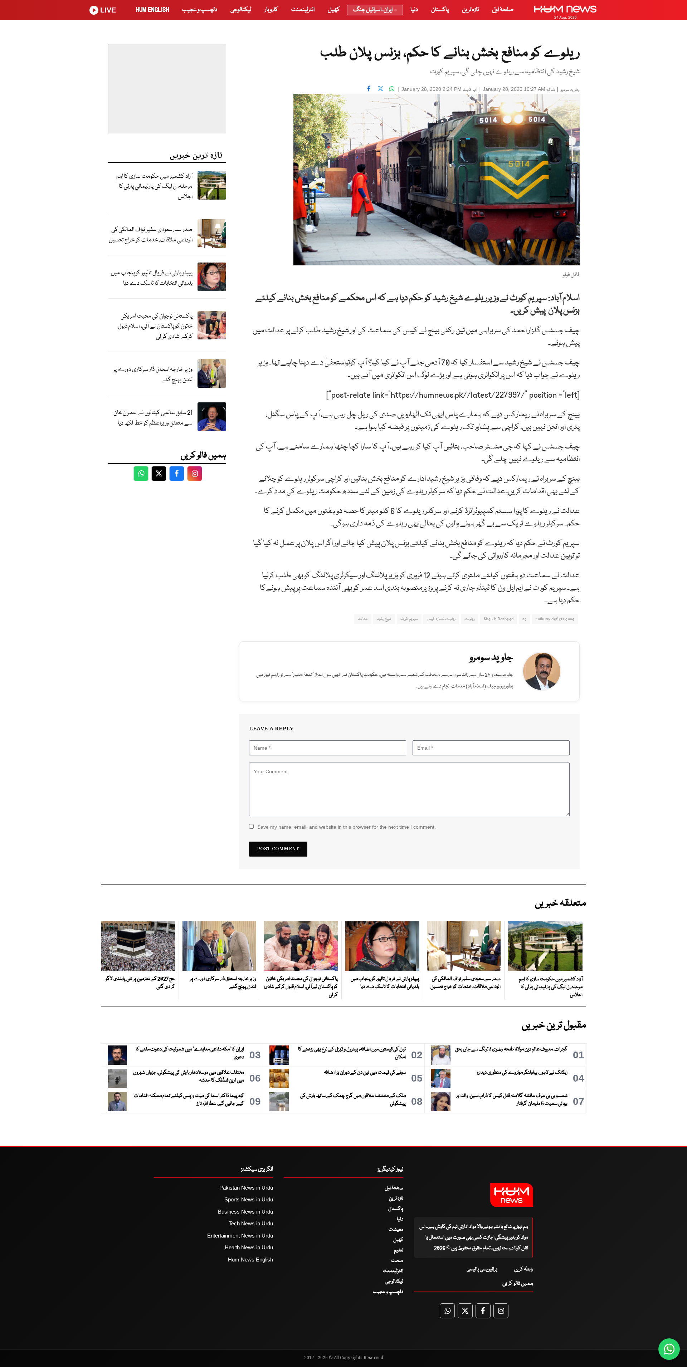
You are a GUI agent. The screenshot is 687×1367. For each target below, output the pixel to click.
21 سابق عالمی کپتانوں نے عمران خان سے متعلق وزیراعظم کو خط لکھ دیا (153, 418)
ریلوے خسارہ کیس (441, 619)
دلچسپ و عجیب (199, 9)
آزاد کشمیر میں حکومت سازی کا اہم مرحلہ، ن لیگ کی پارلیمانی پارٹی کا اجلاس (154, 186)
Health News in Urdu (249, 1247)
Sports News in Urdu (248, 1199)
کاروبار (271, 9)
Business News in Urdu (245, 1212)
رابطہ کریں (523, 1269)
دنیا (414, 9)
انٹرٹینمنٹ (303, 9)
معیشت (396, 1230)
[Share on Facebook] (369, 88)
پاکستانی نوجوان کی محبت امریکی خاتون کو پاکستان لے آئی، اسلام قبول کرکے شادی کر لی (155, 326)
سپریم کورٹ (409, 619)
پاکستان (440, 9)
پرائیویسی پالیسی (482, 1269)
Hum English (152, 9)
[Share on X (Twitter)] (380, 88)
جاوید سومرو (570, 90)
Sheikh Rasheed (498, 619)
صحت (397, 1261)
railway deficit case (555, 619)
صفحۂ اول (502, 9)
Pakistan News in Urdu (246, 1188)
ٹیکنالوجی (240, 9)
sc (524, 619)
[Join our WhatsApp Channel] (669, 1349)
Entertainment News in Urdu (240, 1236)
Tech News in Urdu (251, 1223)
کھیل (334, 9)
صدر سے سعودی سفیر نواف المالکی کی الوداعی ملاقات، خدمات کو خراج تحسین (151, 235)
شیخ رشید (384, 619)
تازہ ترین (470, 9)
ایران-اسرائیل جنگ (373, 9)
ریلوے (469, 619)
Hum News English (250, 1259)
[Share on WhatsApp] (391, 88)
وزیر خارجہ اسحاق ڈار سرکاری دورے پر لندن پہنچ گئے (153, 374)
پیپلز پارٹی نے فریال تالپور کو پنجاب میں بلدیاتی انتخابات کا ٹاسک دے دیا (152, 278)
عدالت (363, 619)
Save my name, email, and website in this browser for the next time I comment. (346, 827)
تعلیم (398, 1250)
